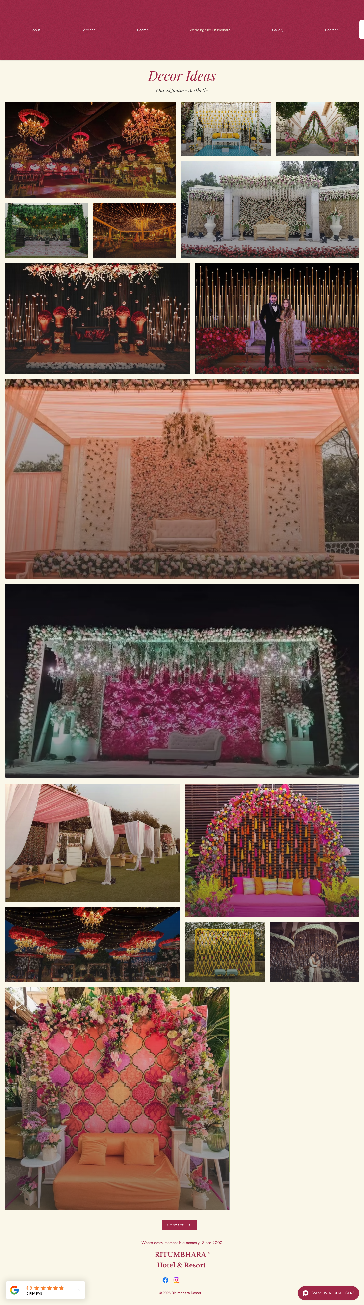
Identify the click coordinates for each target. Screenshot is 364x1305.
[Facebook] (165, 1280)
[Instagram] (176, 1280)
